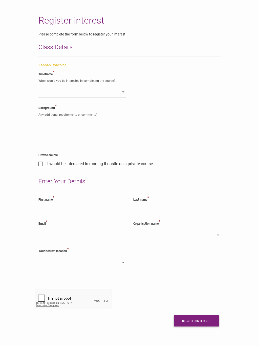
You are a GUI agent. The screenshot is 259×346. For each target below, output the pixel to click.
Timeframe (46, 74)
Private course (48, 155)
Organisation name (146, 223)
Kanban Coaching (52, 65)
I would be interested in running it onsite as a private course (100, 164)
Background (47, 108)
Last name (141, 199)
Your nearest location (53, 251)
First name (46, 199)
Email (43, 223)
